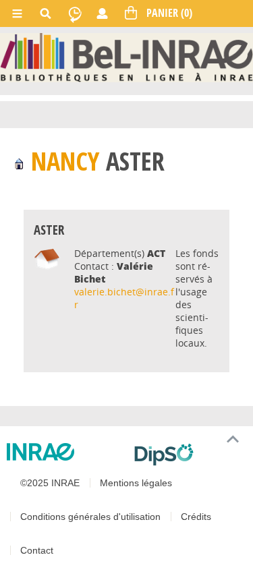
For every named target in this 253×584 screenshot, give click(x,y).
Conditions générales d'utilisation (90, 516)
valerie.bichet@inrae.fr (124, 298)
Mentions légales (136, 482)
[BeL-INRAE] (126, 57)
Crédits (196, 516)
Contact (36, 550)
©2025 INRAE (50, 482)
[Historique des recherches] (74, 13)
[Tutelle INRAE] (65, 452)
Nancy (65, 161)
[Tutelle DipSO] (188, 454)
